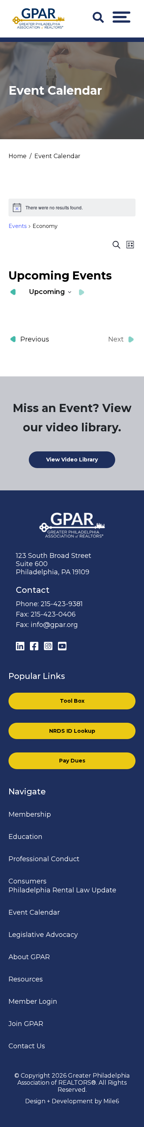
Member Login (32, 1001)
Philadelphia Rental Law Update (62, 890)
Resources (25, 979)
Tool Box (72, 701)
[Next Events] (81, 292)
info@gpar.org (54, 625)
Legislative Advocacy (43, 935)
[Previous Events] (12, 292)
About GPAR (29, 957)
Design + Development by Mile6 (72, 1101)
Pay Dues (72, 760)
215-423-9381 (62, 604)
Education (25, 837)
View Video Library (72, 459)
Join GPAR (25, 1024)
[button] (121, 17)
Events (17, 226)
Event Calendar (34, 912)
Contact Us (26, 1046)
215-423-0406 (53, 614)
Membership (29, 814)
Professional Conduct (43, 859)
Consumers (27, 881)
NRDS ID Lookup (72, 731)
